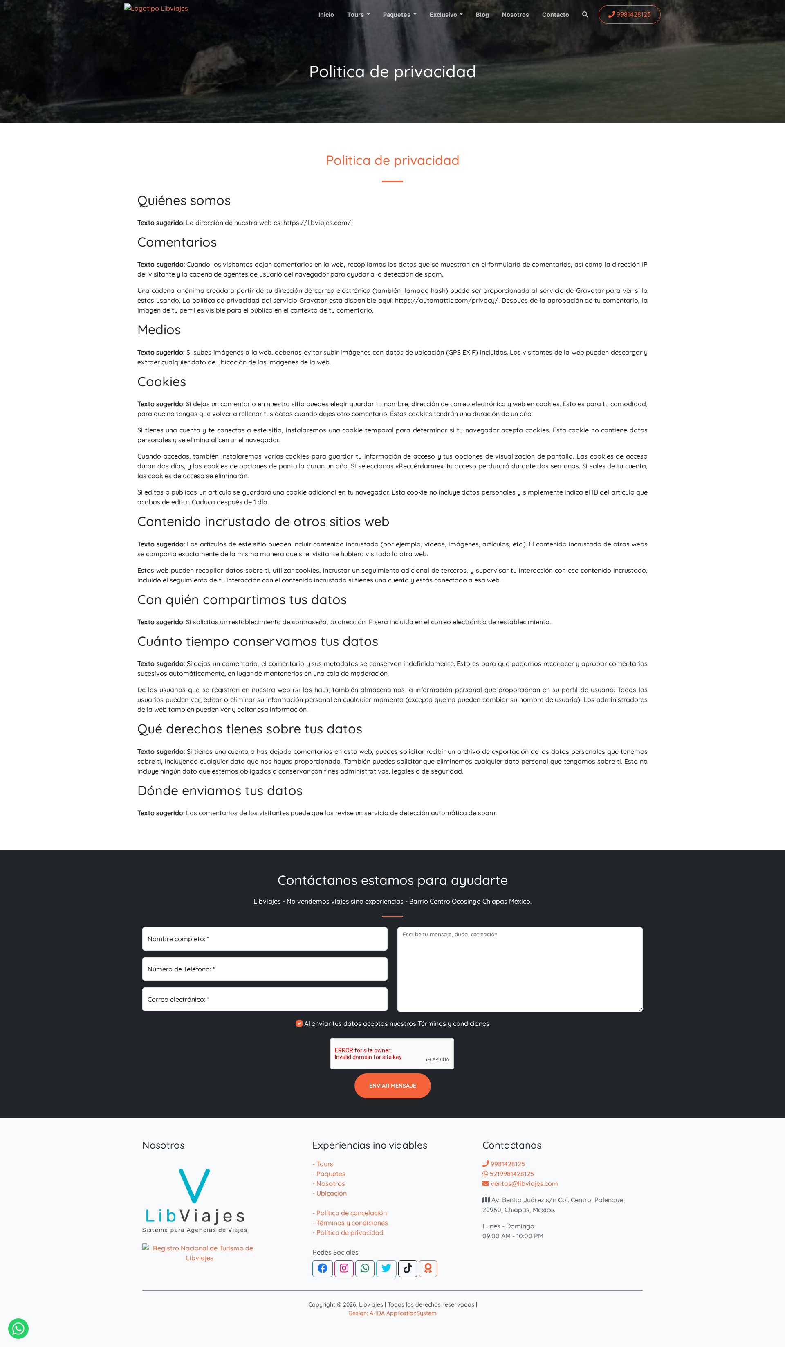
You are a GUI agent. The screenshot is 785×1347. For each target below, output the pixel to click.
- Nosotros (328, 1183)
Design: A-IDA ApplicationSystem (392, 1313)
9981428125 (507, 1164)
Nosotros (515, 14)
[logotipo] (161, 14)
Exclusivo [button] (444, 14)
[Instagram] (344, 1268)
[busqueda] (584, 15)
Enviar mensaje (392, 1085)
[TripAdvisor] (428, 1268)
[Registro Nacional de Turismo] (199, 1248)
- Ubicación (329, 1193)
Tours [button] (356, 14)
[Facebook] (322, 1268)
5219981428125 (511, 1173)
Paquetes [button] (397, 14)
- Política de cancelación (349, 1213)
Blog (482, 14)
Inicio (326, 14)
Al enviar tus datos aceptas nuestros (396, 1023)
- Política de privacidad (348, 1232)
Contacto (555, 14)
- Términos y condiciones (350, 1223)
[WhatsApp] (365, 1268)
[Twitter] (386, 1268)
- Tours (322, 1164)
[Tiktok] (407, 1268)
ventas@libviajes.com (523, 1183)
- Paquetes (328, 1173)
